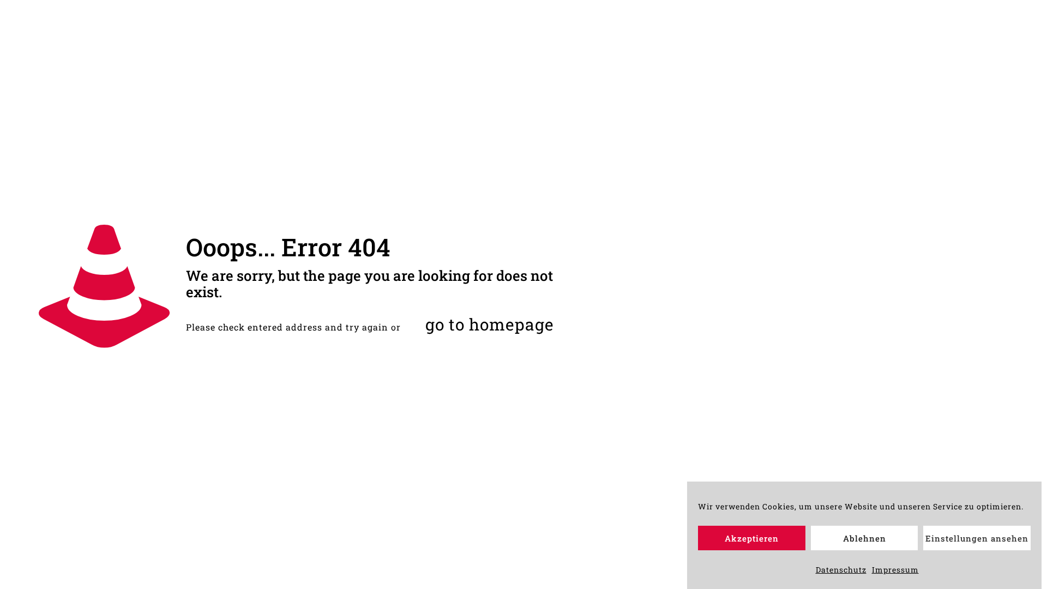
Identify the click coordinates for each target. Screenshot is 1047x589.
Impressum (895, 569)
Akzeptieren (752, 538)
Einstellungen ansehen (976, 538)
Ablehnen (864, 538)
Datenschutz (841, 569)
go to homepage (489, 324)
